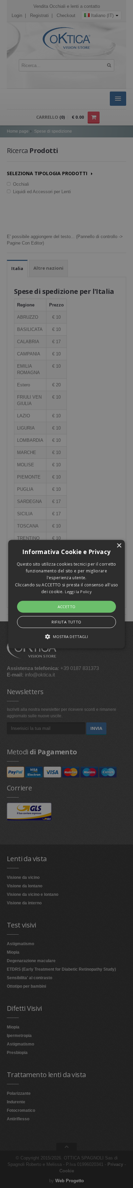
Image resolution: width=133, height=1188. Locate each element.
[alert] (66, 594)
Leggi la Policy (78, 592)
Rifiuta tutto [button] (66, 621)
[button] (66, 594)
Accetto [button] (67, 606)
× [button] (118, 545)
